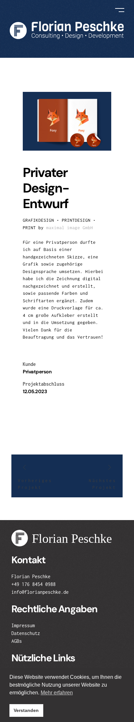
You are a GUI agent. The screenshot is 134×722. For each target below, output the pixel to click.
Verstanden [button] (26, 710)
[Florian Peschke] (67, 29)
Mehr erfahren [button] (57, 692)
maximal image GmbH (69, 227)
